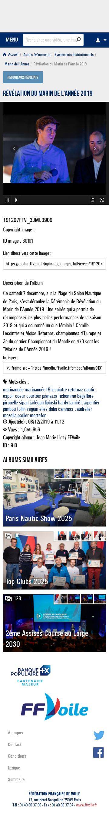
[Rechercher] (78, 39)
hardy (63, 403)
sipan (23, 403)
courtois (33, 396)
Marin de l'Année (17, 64)
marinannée (13, 390)
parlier (23, 415)
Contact (14, 744)
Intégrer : (10, 357)
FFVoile (77, 15)
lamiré (74, 403)
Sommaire (16, 779)
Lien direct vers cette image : (27, 253)
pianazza (49, 396)
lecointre (59, 390)
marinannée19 (37, 390)
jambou (9, 409)
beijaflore (85, 396)
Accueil (12, 54)
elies (43, 409)
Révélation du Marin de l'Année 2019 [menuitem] (60, 64)
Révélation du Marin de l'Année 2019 (48, 94)
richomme (67, 396)
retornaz (75, 390)
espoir (8, 396)
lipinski (51, 403)
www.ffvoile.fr (86, 805)
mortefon (38, 415)
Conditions (17, 756)
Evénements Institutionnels (74, 54)
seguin (32, 409)
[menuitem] (99, 40)
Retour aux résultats (23, 78)
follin (21, 409)
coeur (20, 396)
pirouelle (10, 403)
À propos (15, 733)
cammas (65, 409)
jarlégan (37, 403)
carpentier (90, 403)
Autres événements (36, 54)
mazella (9, 415)
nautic (89, 390)
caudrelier (83, 409)
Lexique (14, 768)
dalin (53, 409)
